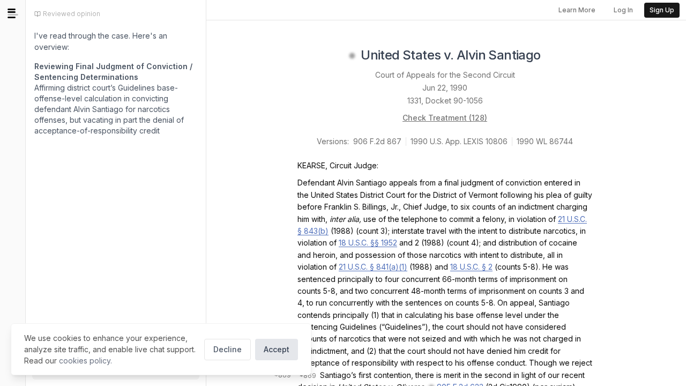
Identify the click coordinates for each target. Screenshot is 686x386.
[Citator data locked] (352, 56)
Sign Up (662, 10)
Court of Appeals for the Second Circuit (445, 74)
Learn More (576, 10)
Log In (623, 10)
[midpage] (13, 13)
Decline (227, 349)
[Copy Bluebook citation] (552, 55)
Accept (276, 349)
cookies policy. (85, 360)
